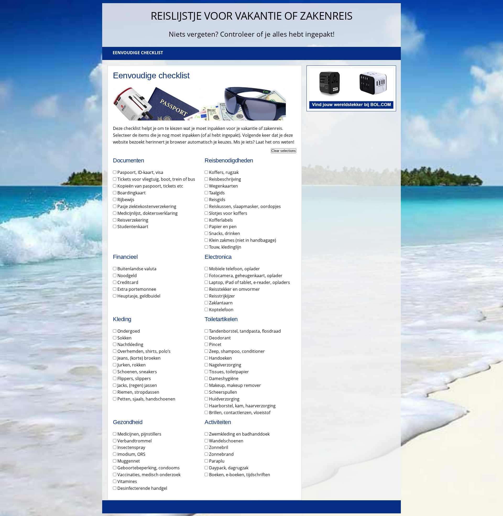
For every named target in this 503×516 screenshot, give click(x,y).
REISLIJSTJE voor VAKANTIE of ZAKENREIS (252, 15)
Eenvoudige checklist (138, 53)
